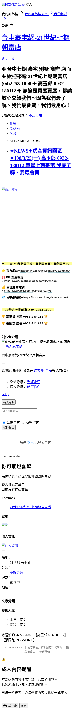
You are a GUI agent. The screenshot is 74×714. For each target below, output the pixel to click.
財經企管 (33, 382)
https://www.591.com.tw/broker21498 (28, 290)
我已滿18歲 (10, 705)
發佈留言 (8, 427)
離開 (23, 705)
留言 (48, 370)
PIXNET (19, 647)
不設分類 (35, 115)
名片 (13, 133)
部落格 (15, 128)
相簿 (13, 123)
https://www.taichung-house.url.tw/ (45, 297)
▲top (5, 394)
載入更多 (8, 402)
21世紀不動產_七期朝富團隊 (30, 507)
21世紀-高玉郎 (12, 347)
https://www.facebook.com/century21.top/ (30, 280)
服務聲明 (44, 651)
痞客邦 (39, 370)
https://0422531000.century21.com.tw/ (45, 270)
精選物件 (33, 387)
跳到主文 (8, 58)
